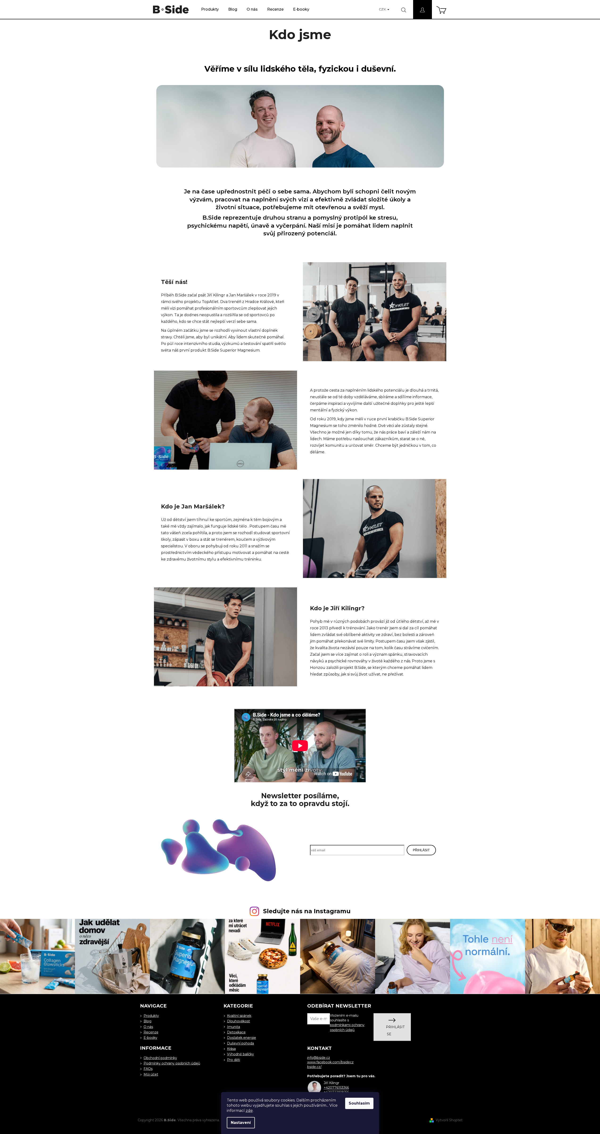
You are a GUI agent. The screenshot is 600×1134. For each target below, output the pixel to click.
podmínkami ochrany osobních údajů (347, 1027)
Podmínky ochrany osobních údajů (172, 1063)
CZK (383, 9)
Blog (147, 1021)
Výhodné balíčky (240, 1054)
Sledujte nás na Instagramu (307, 911)
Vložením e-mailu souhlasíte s (347, 1022)
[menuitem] (209, 9)
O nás (148, 1027)
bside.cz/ (314, 1067)
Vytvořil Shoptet (449, 1120)
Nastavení (241, 1122)
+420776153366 (336, 1087)
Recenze (151, 1032)
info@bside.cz (318, 1058)
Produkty (151, 1016)
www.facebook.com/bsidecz (330, 1062)
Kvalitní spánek (239, 1016)
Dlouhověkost (238, 1021)
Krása (231, 1049)
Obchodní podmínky (160, 1058)
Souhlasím (359, 1103)
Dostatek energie (241, 1038)
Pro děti (233, 1060)
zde (249, 1110)
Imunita (233, 1027)
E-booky (150, 1038)
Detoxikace (236, 1032)
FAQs (148, 1069)
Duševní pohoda (240, 1043)
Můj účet (151, 1074)
